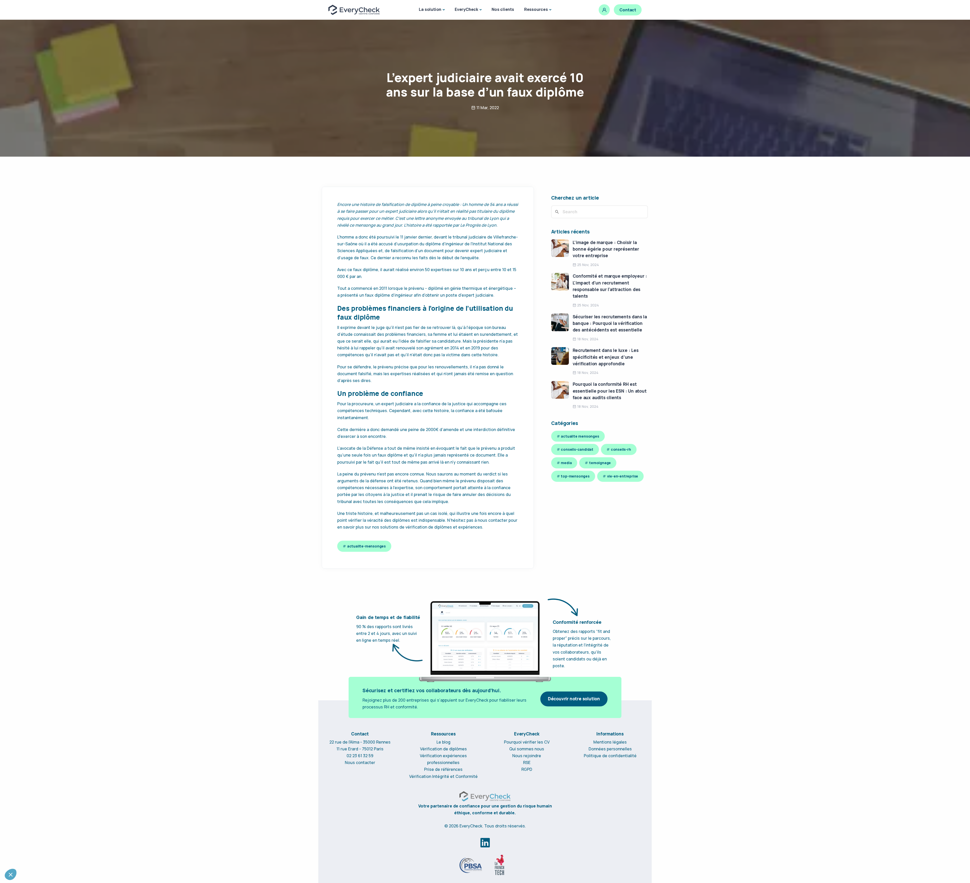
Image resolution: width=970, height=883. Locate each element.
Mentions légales (610, 742)
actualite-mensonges (366, 546)
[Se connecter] (604, 9)
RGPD (526, 769)
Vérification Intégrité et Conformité (443, 776)
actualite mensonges (580, 436)
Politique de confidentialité (610, 755)
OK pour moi (93, 857)
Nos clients (503, 9)
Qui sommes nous (526, 749)
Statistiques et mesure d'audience (37, 832)
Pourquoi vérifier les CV (527, 742)
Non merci (22, 857)
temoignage (600, 462)
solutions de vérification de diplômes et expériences (431, 527)
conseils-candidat (577, 449)
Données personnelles (610, 749)
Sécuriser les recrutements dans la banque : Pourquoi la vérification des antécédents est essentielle (610, 323)
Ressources (536, 9)
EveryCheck (466, 9)
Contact (627, 10)
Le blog (443, 742)
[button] (11, 874)
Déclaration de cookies (75, 816)
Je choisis (58, 857)
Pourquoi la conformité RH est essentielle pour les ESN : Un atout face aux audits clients (610, 390)
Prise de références (443, 769)
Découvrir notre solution (574, 699)
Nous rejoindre (526, 755)
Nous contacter (360, 762)
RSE (526, 762)
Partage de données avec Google (37, 837)
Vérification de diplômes (443, 749)
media (566, 462)
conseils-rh (621, 449)
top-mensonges (575, 476)
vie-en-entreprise (622, 476)
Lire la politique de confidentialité (33, 816)
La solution (430, 9)
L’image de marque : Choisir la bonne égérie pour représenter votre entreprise (606, 249)
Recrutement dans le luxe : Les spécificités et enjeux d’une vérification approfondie (606, 357)
